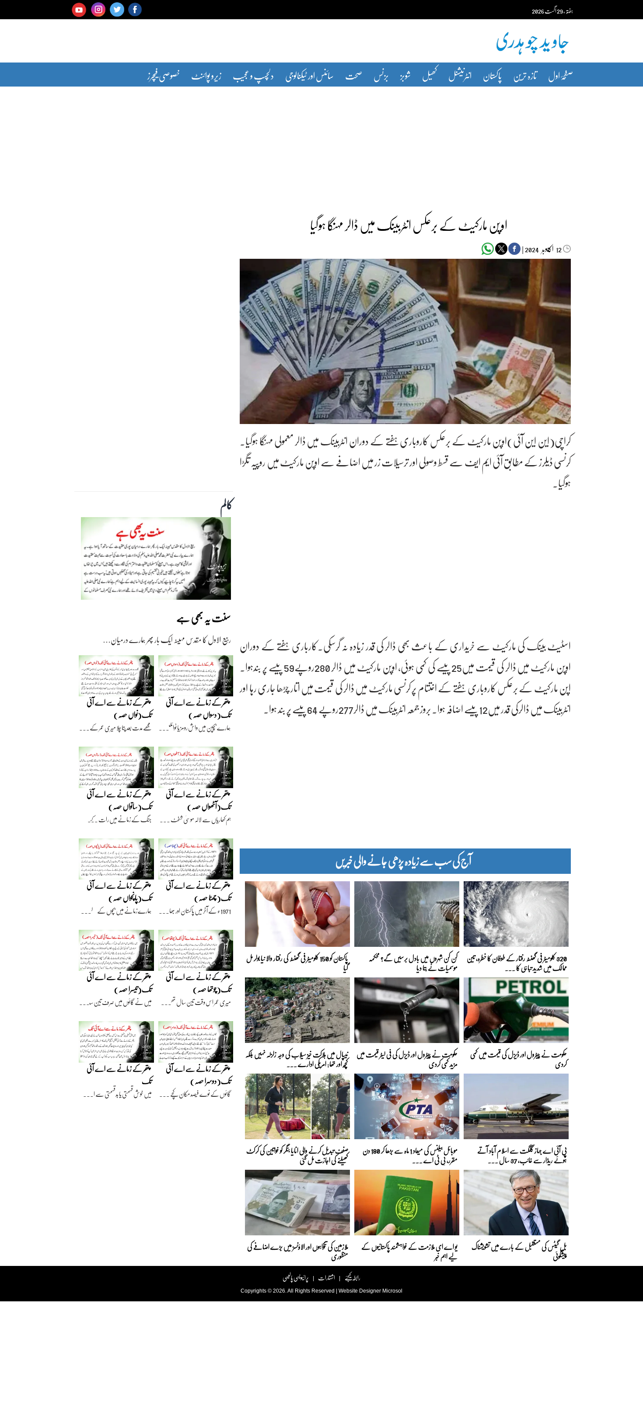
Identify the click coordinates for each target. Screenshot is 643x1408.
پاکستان (492, 75)
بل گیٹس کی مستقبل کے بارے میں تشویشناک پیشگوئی (519, 1251)
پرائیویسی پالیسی (296, 1277)
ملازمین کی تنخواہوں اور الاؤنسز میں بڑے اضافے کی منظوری (297, 1251)
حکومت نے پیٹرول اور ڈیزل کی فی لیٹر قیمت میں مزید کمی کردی (407, 1058)
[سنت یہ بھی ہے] (156, 560)
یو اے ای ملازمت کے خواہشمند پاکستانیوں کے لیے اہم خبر (409, 1251)
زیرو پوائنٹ (206, 75)
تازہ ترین (525, 75)
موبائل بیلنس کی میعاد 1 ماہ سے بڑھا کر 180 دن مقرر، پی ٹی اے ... (410, 1155)
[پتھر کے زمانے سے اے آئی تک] (116, 1044)
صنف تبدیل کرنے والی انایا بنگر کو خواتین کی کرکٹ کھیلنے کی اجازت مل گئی (297, 1155)
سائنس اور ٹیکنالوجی (309, 75)
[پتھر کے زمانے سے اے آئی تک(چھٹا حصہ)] (196, 861)
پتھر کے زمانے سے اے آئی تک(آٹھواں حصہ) (198, 800)
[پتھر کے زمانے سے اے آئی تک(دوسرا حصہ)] (196, 1044)
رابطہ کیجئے (352, 1277)
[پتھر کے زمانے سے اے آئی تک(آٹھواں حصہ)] (196, 769)
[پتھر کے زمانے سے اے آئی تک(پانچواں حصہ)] (116, 861)
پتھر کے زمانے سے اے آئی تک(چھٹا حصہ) (198, 891)
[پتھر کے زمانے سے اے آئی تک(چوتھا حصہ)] (196, 952)
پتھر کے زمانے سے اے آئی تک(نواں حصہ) (119, 708)
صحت (353, 75)
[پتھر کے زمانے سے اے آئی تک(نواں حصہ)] (116, 678)
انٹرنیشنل (460, 75)
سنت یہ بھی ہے (203, 617)
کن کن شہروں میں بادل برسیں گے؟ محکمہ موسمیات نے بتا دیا (413, 962)
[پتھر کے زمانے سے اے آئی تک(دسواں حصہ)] (196, 678)
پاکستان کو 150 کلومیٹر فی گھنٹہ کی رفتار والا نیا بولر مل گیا (297, 962)
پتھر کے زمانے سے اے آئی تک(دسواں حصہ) (198, 708)
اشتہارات (326, 1277)
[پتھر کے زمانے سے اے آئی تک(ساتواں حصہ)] (116, 769)
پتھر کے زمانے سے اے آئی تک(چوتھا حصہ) (198, 983)
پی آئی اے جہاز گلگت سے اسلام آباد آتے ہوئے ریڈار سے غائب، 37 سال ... (522, 1155)
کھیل (429, 75)
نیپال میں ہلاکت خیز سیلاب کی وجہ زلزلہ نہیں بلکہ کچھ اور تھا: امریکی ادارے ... (296, 1058)
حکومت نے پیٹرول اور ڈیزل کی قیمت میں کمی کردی (518, 1058)
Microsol (392, 1291)
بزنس (381, 75)
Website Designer (360, 1291)
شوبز (405, 75)
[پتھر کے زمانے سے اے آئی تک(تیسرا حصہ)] (116, 952)
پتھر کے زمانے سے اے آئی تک (119, 1075)
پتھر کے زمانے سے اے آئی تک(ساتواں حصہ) (119, 800)
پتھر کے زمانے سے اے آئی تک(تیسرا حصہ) (119, 983)
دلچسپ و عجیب (253, 75)
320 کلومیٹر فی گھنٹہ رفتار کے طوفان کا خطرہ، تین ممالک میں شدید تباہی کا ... (517, 962)
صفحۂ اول (560, 75)
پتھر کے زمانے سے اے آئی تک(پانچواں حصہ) (119, 891)
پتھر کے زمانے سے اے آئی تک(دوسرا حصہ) (198, 1075)
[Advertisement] (321, 145)
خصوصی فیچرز (163, 75)
